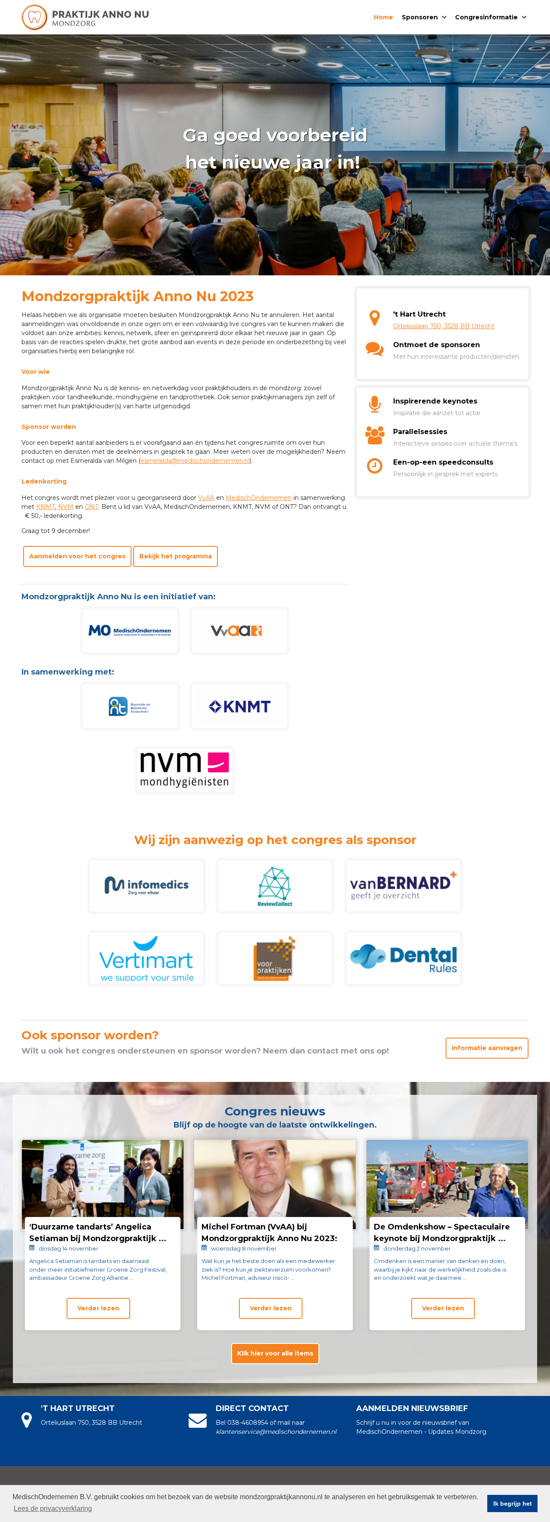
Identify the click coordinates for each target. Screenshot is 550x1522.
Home (383, 17)
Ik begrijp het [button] (512, 1503)
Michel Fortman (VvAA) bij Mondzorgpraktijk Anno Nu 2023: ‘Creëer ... (269, 1238)
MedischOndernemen (259, 498)
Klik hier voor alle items (275, 1353)
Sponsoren (420, 17)
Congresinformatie (486, 17)
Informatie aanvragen (487, 1048)
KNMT (45, 507)
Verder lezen (98, 1308)
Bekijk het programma (175, 556)
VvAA (206, 498)
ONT (91, 507)
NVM (65, 507)
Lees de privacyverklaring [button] (53, 1508)
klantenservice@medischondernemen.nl (276, 1432)
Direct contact (252, 1408)
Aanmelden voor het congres (77, 556)
